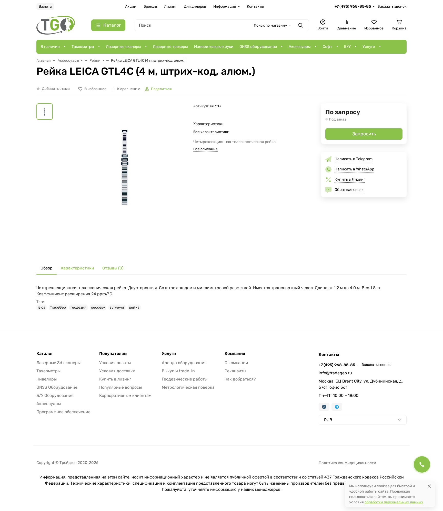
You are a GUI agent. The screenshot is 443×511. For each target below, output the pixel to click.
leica (41, 307)
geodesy (98, 307)
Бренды (150, 6)
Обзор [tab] (47, 268)
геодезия (78, 307)
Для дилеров (195, 6)
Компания (235, 354)
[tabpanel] (221, 297)
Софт (327, 46)
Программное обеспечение (63, 411)
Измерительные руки (213, 46)
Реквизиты (235, 370)
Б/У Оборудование (55, 395)
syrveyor (117, 307)
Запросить (364, 134)
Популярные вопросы (120, 387)
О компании (236, 362)
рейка (134, 307)
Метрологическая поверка (188, 387)
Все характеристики (211, 132)
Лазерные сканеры (123, 46)
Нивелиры (46, 379)
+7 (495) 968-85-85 (353, 6)
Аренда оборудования (184, 362)
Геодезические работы (184, 379)
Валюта (45, 6)
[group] (124, 178)
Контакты (255, 6)
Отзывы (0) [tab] (112, 268)
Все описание (205, 149)
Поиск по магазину (270, 25)
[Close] (429, 486)
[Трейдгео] (55, 25)
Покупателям (113, 354)
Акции (130, 6)
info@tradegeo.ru (335, 373)
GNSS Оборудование (56, 387)
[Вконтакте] (324, 407)
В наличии (50, 46)
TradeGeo (58, 307)
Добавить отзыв (56, 88)
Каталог (44, 354)
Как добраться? (240, 379)
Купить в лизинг (115, 379)
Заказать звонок (392, 6)
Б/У (347, 46)
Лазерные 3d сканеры (58, 362)
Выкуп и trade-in (178, 370)
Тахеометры (83, 46)
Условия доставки (117, 370)
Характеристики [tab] (77, 268)
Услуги (369, 46)
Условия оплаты (115, 362)
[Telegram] (336, 407)
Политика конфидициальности (347, 463)
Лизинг (170, 6)
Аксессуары (300, 46)
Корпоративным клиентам (125, 395)
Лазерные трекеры (170, 46)
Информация (224, 6)
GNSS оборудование (258, 46)
